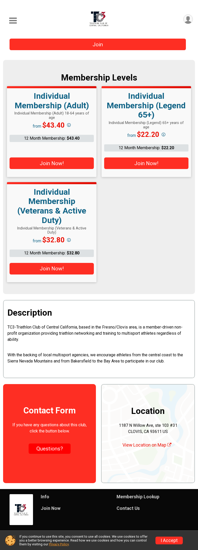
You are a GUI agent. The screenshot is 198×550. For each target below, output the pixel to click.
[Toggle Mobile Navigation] (13, 20)
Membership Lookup (138, 496)
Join (98, 44)
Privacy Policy (59, 544)
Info (45, 496)
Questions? (49, 449)
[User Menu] (188, 19)
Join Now (51, 508)
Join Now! (52, 163)
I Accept (169, 540)
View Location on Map (144, 445)
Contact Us (128, 508)
